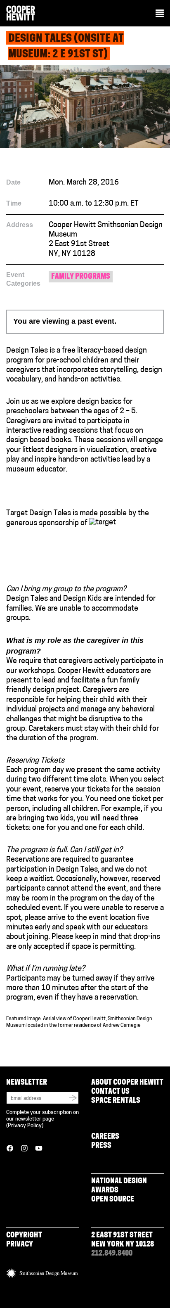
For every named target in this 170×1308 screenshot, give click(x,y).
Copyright (24, 1235)
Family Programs (80, 277)
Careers (105, 1137)
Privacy (19, 1245)
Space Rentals (115, 1101)
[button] (160, 14)
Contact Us (110, 1092)
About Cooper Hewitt (127, 1083)
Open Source (112, 1200)
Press (101, 1146)
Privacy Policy (25, 1125)
